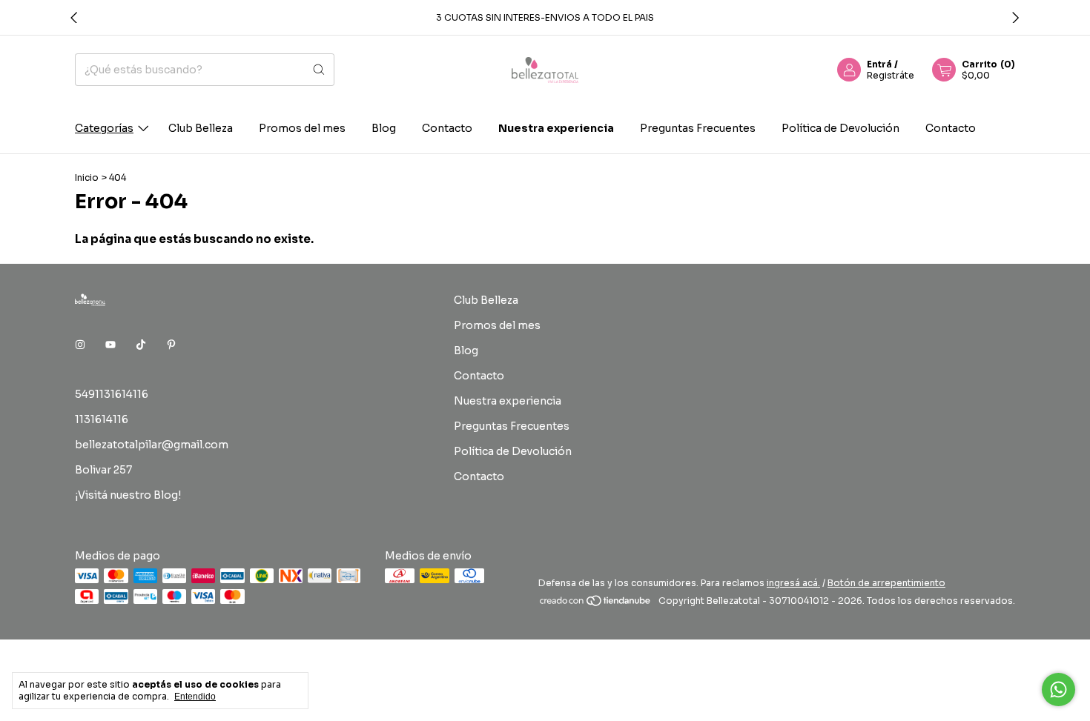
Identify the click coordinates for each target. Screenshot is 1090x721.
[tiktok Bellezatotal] (141, 345)
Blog (383, 128)
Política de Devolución (840, 128)
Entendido (195, 696)
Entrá (879, 64)
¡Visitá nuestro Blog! (128, 495)
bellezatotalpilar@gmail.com (151, 444)
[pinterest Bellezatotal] (171, 345)
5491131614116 (111, 394)
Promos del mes (302, 128)
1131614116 (101, 419)
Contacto (447, 128)
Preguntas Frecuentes (698, 128)
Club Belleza (200, 128)
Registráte (890, 75)
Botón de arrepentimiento (886, 582)
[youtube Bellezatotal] (110, 345)
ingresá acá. (793, 582)
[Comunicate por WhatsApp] (1058, 689)
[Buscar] (319, 69)
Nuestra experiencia (556, 128)
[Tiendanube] (595, 604)
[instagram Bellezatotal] (80, 345)
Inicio (87, 177)
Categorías (104, 128)
